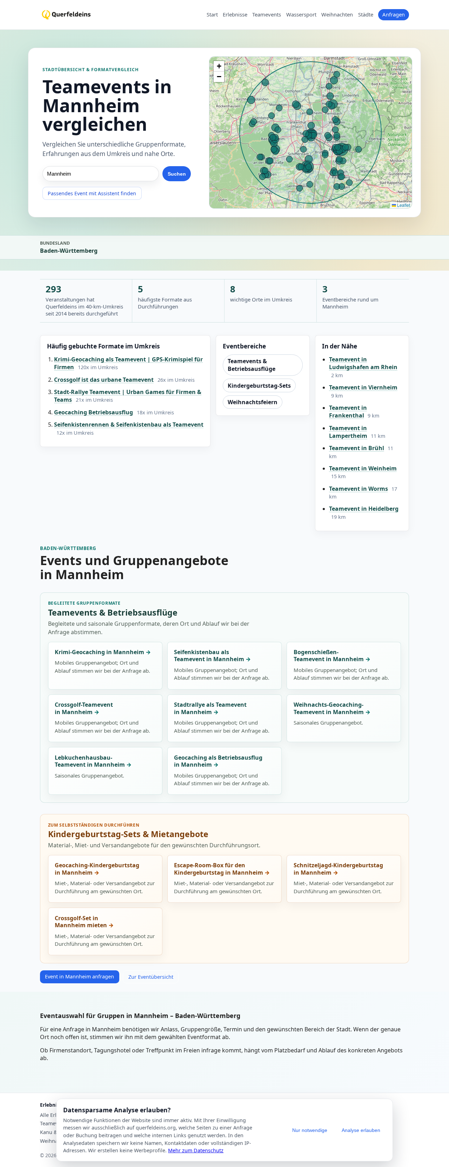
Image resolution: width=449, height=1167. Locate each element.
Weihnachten (337, 15)
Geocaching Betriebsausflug (93, 412)
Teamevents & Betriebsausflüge (251, 365)
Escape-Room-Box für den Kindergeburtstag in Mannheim (218, 869)
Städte (365, 15)
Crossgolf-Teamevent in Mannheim (84, 708)
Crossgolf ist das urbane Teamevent (104, 380)
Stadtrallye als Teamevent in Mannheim (210, 708)
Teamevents (266, 15)
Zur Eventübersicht (150, 976)
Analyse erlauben (361, 1130)
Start (212, 15)
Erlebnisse (235, 15)
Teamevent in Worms (358, 489)
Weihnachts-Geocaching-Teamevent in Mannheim (329, 708)
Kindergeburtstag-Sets (259, 385)
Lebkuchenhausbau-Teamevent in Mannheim (90, 761)
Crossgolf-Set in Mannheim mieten (81, 922)
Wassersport (301, 15)
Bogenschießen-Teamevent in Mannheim (329, 656)
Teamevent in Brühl (356, 448)
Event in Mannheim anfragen (79, 976)
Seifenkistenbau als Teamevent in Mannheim (209, 656)
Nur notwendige (309, 1130)
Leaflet (403, 205)
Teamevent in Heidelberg (363, 509)
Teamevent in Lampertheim (348, 432)
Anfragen (393, 14)
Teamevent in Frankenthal (348, 411)
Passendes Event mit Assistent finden (92, 193)
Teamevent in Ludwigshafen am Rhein (363, 363)
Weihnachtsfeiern (252, 402)
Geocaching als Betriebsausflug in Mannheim (218, 761)
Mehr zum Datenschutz (195, 1150)
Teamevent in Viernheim (363, 387)
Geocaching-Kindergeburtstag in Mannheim (97, 869)
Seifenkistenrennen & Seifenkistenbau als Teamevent (128, 424)
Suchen (177, 174)
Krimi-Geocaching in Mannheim (99, 652)
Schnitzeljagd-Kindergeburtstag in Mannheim (338, 869)
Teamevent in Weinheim (363, 468)
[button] (219, 66)
